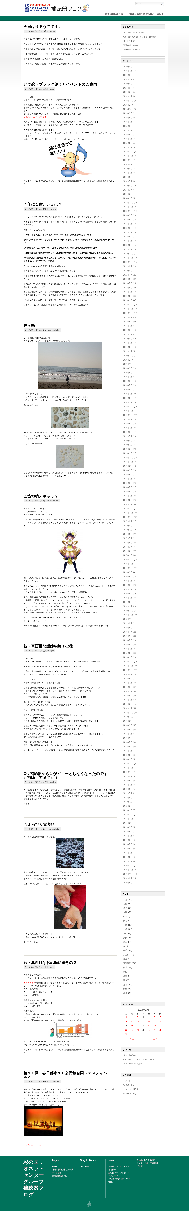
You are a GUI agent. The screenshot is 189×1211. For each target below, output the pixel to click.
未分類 (126, 955)
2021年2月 (127, 347)
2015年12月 (128, 610)
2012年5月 (127, 793)
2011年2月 (127, 857)
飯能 (125, 989)
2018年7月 (127, 479)
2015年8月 (127, 627)
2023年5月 (127, 232)
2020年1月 (127, 402)
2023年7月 (127, 224)
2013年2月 (127, 755)
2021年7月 (127, 326)
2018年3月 (127, 496)
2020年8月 (127, 372)
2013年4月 (127, 746)
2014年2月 (127, 704)
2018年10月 (128, 466)
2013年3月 (127, 751)
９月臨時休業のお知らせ (133, 32)
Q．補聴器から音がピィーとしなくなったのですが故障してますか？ (66, 775)
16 (132, 1026)
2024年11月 (128, 156)
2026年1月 (127, 96)
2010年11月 (128, 870)
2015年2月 (127, 653)
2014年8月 (127, 678)
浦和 (45, 31)
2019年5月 (127, 436)
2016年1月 (127, 606)
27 (155, 1030)
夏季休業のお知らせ (132, 45)
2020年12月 (128, 355)
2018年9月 (127, 470)
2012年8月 (127, 780)
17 (138, 1026)
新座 (125, 942)
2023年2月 (127, 245)
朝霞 (125, 950)
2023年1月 (127, 249)
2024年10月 (128, 160)
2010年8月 (127, 882)
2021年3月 (127, 343)
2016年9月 (127, 572)
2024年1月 (127, 198)
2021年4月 (127, 339)
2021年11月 (128, 309)
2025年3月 (127, 139)
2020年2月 (127, 398)
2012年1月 (127, 810)
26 (149, 1030)
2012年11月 (128, 768)
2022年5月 (127, 283)
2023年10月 (128, 211)
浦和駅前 (127, 963)
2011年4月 (127, 848)
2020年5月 (127, 385)
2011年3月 (127, 853)
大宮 (45, 782)
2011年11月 (128, 819)
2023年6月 (127, 228)
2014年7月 (127, 683)
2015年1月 (127, 657)
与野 (125, 904)
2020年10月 (128, 364)
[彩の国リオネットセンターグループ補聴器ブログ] (57, 12)
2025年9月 (127, 113)
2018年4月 (127, 491)
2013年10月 (128, 721)
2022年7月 (127, 275)
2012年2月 (127, 806)
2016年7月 (127, 581)
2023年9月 (127, 215)
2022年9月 (127, 266)
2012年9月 (127, 776)
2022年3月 (127, 292)
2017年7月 (127, 530)
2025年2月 (127, 143)
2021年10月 (128, 313)
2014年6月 (127, 687)
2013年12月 (128, 712)
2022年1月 (127, 300)
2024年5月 (127, 181)
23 (132, 1030)
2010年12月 (128, 865)
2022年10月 (128, 262)
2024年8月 (127, 168)
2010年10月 (128, 874)
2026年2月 (127, 92)
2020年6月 (127, 381)
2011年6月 (127, 840)
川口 (45, 501)
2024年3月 (127, 190)
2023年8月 (127, 219)
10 (138, 1021)
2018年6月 (127, 483)
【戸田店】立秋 (130, 41)
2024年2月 (127, 194)
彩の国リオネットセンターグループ (138, 1059)
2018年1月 (127, 504)
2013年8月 (127, 729)
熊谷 (125, 967)
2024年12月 (128, 151)
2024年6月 (127, 177)
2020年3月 (127, 394)
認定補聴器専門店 (60, 1176)
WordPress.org (129, 1093)
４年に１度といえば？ (43, 204)
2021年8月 (127, 321)
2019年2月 (127, 449)
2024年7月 (127, 173)
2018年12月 (128, 457)
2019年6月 (127, 432)
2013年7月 (127, 734)
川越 (125, 929)
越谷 (125, 984)
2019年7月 (127, 428)
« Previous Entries (34, 1145)
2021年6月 (127, 330)
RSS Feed (85, 1166)
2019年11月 (128, 411)
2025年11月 (128, 105)
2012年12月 (128, 763)
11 (143, 1021)
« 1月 (132, 1038)
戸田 (125, 933)
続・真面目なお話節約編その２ (50, 962)
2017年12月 (128, 508)
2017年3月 (127, 547)
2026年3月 (127, 88)
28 (160, 1030)
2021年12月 (128, 304)
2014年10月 (128, 670)
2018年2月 (127, 500)
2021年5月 (127, 334)
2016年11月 (128, 564)
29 (126, 1034)
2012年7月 (127, 785)
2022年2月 (127, 296)
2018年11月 (128, 462)
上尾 (45, 89)
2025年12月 (128, 100)
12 (149, 1021)
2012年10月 (128, 772)
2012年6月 (127, 789)
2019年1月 (127, 453)
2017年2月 (127, 551)
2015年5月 (127, 640)
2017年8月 (127, 525)
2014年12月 (128, 661)
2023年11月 (128, 207)
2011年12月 (128, 814)
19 (149, 1026)
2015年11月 (128, 615)
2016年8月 (127, 576)
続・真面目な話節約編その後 (48, 646)
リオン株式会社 (130, 1055)
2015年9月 (127, 623)
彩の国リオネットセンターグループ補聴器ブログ (33, 1178)
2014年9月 (127, 674)
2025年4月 (127, 134)
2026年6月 (127, 75)
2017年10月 (128, 517)
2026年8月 (127, 67)
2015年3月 (127, 649)
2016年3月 (127, 598)
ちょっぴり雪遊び (39, 824)
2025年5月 (127, 130)
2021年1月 (127, 351)
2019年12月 (128, 406)
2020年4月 (127, 389)
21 (160, 1026)
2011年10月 (128, 823)
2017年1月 (127, 555)
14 (160, 1021)
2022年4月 (127, 287)
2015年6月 (127, 636)
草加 (125, 976)
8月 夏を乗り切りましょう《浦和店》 (140, 37)
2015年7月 (127, 632)
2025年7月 (127, 122)
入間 (125, 912)
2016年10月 (128, 568)
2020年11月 (128, 360)
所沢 (125, 938)
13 (155, 1021)
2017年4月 (127, 542)
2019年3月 (127, 445)
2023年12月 (128, 202)
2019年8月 (127, 423)
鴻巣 (125, 993)
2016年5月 (127, 589)
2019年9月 (127, 419)
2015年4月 (127, 644)
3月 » (154, 1038)
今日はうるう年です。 (43, 26)
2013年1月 (127, 759)
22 (126, 1030)
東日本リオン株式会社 (132, 1064)
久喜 (125, 908)
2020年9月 (127, 368)
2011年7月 (127, 836)
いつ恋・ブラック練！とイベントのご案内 (60, 84)
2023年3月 (127, 241)
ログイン (127, 1081)
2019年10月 (128, 415)
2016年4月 (127, 593)
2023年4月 (127, 236)
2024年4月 (127, 185)
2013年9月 (127, 725)
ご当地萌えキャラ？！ (43, 496)
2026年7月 (127, 71)
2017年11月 (128, 513)
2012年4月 (127, 797)
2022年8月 (127, 270)
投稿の (128, 1085)
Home (54, 1166)
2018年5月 (127, 487)
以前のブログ (29, 983)
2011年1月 (127, 861)
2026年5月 (127, 79)
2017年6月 (127, 534)
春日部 (45, 330)
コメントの (130, 1089)
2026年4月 (127, 83)
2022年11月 (128, 258)
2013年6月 (127, 738)
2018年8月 (127, 474)
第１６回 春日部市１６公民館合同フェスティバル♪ (65, 1074)
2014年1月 (127, 708)
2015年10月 (128, 619)
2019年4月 (127, 440)
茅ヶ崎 (29, 325)
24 (138, 1030)
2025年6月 (127, 126)
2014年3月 (127, 700)
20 (155, 1026)
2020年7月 (127, 377)
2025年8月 (127, 117)
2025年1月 (127, 147)
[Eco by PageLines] (89, 1204)
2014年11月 (128, 666)
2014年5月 (127, 691)
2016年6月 (127, 585)
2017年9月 (127, 521)
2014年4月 (127, 695)
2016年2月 (127, 602)
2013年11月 (128, 717)
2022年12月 (128, 254)
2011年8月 (127, 831)
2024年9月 (127, 164)
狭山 (45, 209)
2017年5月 (127, 538)
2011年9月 (127, 827)
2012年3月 (127, 802)
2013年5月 (127, 742)
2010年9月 (127, 878)
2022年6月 (127, 279)
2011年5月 (127, 844)
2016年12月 (128, 559)
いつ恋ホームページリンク (35, 117)
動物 (125, 916)
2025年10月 (128, 109)
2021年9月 (127, 317)
